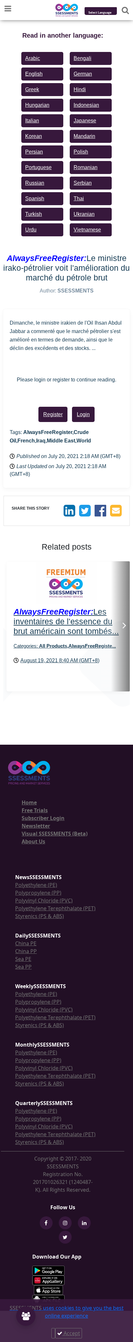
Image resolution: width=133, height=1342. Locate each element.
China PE (25, 943)
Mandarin (84, 136)
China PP (26, 951)
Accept (71, 1333)
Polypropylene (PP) (38, 892)
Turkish (33, 214)
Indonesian (86, 105)
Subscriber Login (43, 818)
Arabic (32, 58)
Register (53, 414)
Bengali (82, 58)
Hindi (80, 89)
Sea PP (23, 966)
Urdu (30, 229)
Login (83, 414)
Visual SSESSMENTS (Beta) (54, 833)
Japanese (85, 120)
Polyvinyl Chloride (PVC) (44, 900)
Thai (79, 198)
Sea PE (23, 959)
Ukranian (84, 214)
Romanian (85, 167)
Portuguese (38, 167)
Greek (32, 89)
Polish (81, 152)
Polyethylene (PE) (36, 884)
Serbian (83, 183)
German (83, 74)
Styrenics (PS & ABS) (39, 916)
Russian (34, 183)
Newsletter (36, 825)
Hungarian (37, 105)
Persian (34, 152)
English (34, 74)
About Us (33, 841)
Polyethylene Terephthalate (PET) (55, 908)
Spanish (34, 198)
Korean (33, 136)
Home (29, 802)
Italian (32, 120)
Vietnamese (87, 229)
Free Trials (35, 810)
